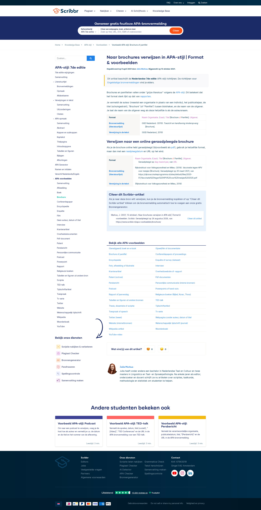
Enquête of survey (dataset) (168, 260)
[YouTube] (174, 473)
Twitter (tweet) (115, 317)
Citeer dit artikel (194, 218)
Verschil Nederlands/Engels (67, 174)
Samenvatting (61, 77)
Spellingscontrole (153, 473)
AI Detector (125, 469)
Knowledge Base (161, 11)
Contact (175, 457)
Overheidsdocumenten (67, 234)
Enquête (60, 211)
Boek (59, 192)
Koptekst (61, 137)
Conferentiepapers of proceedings (171, 254)
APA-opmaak (61, 118)
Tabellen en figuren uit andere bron (72, 275)
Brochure (61, 197)
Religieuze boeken (65, 271)
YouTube (61, 326)
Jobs (83, 465)
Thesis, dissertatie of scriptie (121, 306)
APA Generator (61, 165)
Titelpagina (62, 142)
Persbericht (62, 248)
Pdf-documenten (163, 277)
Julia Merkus (142, 69)
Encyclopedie (63, 206)
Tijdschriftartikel (64, 289)
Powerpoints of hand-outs (167, 289)
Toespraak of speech (118, 311)
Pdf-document (63, 238)
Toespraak (61, 294)
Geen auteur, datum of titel (69, 220)
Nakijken (105, 11)
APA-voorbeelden (63, 178)
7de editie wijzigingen (64, 72)
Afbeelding (62, 188)
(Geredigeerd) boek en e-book (122, 248)
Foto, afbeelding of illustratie (121, 266)
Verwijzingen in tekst (64, 100)
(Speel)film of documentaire (168, 248)
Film (58, 215)
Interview (61, 225)
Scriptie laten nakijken (131, 461)
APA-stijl (180, 92)
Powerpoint (62, 262)
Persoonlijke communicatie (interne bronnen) (175, 283)
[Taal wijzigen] (58, 504)
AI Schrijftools (138, 11)
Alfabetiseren (63, 95)
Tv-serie (60, 298)
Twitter (60, 303)
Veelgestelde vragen (91, 469)
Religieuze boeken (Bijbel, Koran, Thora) (173, 294)
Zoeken (203, 2)
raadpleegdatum (134, 151)
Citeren (120, 11)
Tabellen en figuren (65, 151)
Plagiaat (88, 11)
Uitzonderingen (64, 109)
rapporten (145, 96)
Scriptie (60, 280)
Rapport (60, 266)
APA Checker (126, 473)
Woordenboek (63, 322)
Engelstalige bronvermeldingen (123, 82)
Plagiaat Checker (128, 465)
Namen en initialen (63, 169)
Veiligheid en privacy (195, 503)
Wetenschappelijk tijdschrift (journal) (172, 323)
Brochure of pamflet (118, 254)
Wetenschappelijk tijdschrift (69, 312)
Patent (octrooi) (116, 277)
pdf (173, 147)
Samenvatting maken (155, 469)
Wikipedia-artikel (116, 329)
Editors (84, 461)
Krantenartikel (63, 229)
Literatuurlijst (60, 82)
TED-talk (61, 285)
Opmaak (61, 91)
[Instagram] (182, 473)
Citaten (60, 114)
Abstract (61, 128)
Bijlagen (60, 155)
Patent (60, 243)
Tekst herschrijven (154, 465)
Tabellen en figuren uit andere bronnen (126, 300)
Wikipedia (61, 317)
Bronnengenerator (129, 477)
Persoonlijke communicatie (68, 252)
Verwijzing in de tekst (119, 132)
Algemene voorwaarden (93, 477)
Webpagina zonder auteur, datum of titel (173, 317)
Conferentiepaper (65, 202)
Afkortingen (62, 160)
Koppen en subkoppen (67, 132)
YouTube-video (115, 334)
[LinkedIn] (190, 473)
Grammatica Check (154, 461)
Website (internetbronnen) (120, 323)
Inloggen (191, 2)
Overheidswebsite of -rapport (169, 271)
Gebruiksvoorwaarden (137, 503)
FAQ (168, 2)
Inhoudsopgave (64, 146)
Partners (85, 473)
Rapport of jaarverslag (119, 294)
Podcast (60, 257)
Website (60, 308)
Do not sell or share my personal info (167, 503)
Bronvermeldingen (65, 86)
